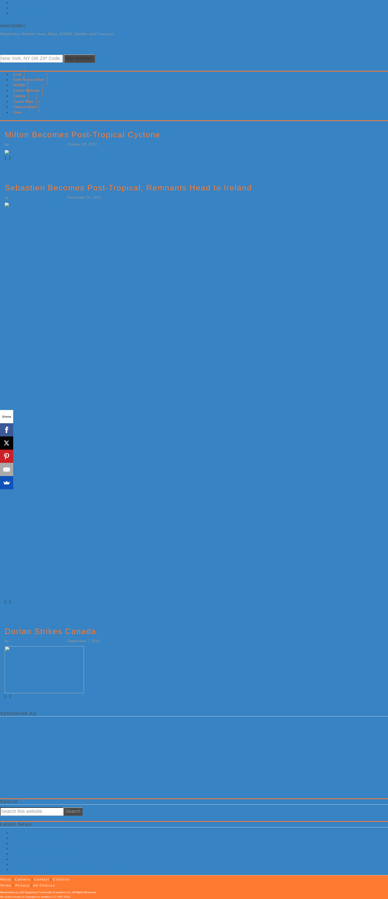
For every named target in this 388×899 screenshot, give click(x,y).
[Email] (6, 469)
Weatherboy (13, 26)
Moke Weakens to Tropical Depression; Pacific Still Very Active (62, 833)
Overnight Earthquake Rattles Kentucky (43, 859)
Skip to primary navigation (32, 3)
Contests (61, 879)
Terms (5, 885)
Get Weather (79, 58)
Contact (41, 879)
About (5, 879)
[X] (6, 443)
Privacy (22, 885)
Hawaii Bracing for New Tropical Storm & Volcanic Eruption (59, 848)
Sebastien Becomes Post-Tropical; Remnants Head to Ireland (128, 187)
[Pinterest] (6, 456)
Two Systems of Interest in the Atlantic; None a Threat (55, 854)
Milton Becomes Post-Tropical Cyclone (82, 134)
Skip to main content (28, 8)
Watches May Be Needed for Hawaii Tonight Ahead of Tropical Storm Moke (73, 870)
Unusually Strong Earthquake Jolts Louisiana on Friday (56, 843)
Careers (22, 879)
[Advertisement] (158, 756)
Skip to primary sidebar (30, 13)
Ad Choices (44, 885)
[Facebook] (6, 429)
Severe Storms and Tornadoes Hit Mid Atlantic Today (54, 864)
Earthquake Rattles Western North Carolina (47, 838)
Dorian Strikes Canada (50, 631)
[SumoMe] (6, 482)
